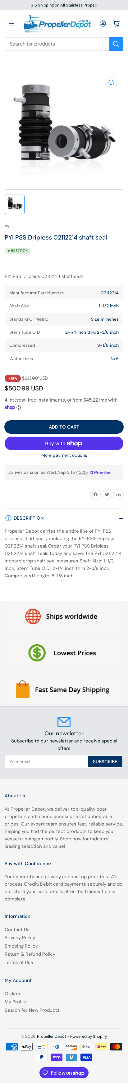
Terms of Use (19, 962)
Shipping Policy (21, 946)
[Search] (116, 44)
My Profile (15, 1002)
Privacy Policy (20, 938)
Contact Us (17, 930)
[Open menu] (11, 23)
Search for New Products (32, 1010)
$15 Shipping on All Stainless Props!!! (64, 5)
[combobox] (64, 44)
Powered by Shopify (88, 1036)
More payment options (64, 455)
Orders (12, 994)
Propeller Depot (51, 1036)
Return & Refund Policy (30, 954)
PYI (8, 226)
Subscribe (105, 762)
